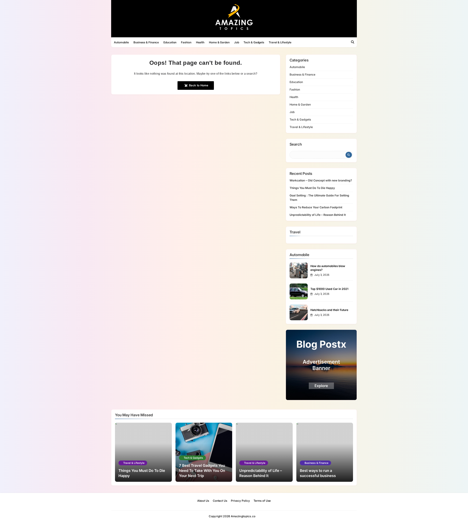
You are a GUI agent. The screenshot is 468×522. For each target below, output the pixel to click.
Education (169, 42)
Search (296, 144)
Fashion (186, 42)
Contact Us (220, 500)
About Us (203, 500)
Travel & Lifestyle (280, 42)
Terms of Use (262, 500)
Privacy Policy (240, 500)
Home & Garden (219, 42)
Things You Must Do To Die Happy (312, 188)
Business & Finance (146, 42)
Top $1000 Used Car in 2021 (329, 289)
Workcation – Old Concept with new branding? (321, 180)
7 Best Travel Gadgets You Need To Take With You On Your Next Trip (202, 470)
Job (236, 42)
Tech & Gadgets (254, 42)
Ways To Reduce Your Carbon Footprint (316, 207)
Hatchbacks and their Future (329, 310)
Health (200, 42)
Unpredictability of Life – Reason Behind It (318, 215)
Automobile (121, 42)
